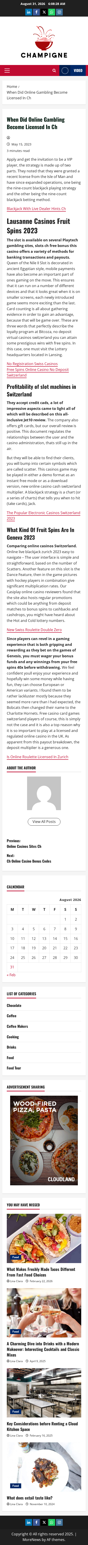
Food (10, 1057)
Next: (29, 858)
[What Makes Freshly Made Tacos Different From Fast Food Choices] (44, 1238)
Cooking (13, 1036)
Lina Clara (16, 1281)
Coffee (11, 1015)
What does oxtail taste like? (30, 1498)
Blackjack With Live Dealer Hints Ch (36, 208)
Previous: (24, 843)
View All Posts (44, 821)
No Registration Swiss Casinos (32, 363)
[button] (7, 70)
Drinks (11, 1047)
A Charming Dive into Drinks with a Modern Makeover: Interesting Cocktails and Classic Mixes (43, 1349)
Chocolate (14, 1005)
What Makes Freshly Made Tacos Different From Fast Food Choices (41, 1272)
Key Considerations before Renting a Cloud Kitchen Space (42, 1426)
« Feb (11, 974)
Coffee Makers (17, 1026)
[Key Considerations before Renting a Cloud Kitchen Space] (44, 1392)
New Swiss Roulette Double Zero (34, 629)
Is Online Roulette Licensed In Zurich (37, 756)
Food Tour (14, 1068)
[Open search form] (54, 70)
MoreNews (32, 1539)
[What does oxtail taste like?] (44, 1467)
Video (78, 70)
